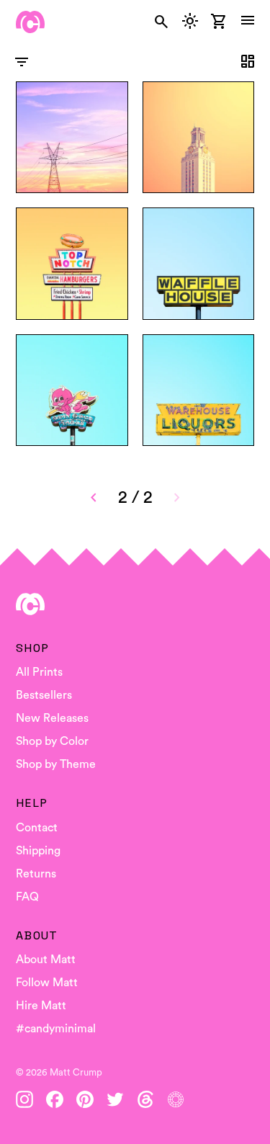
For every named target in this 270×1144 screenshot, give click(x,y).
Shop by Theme (56, 764)
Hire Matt (41, 1005)
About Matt (46, 959)
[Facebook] (54, 1099)
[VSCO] (175, 1099)
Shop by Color (52, 741)
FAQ (27, 897)
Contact (37, 828)
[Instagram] (24, 1099)
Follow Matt (47, 982)
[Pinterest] (85, 1099)
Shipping (38, 851)
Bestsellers (44, 695)
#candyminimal (56, 1028)
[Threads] (145, 1099)
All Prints (39, 672)
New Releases (52, 718)
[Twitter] (115, 1099)
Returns (36, 874)
